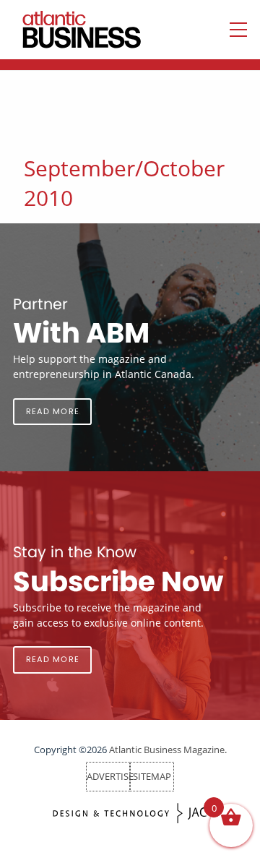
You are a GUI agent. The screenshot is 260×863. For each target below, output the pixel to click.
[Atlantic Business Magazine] (67, 30)
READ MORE (52, 411)
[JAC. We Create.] (130, 813)
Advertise (110, 776)
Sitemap (152, 776)
